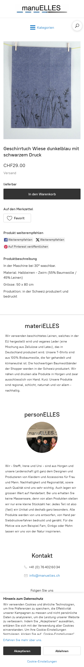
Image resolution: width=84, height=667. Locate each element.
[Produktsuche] (77, 25)
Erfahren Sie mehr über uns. (22, 640)
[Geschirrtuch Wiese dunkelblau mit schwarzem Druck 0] (42, 90)
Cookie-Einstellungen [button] (42, 661)
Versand (9, 173)
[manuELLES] (42, 9)
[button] (17, 218)
